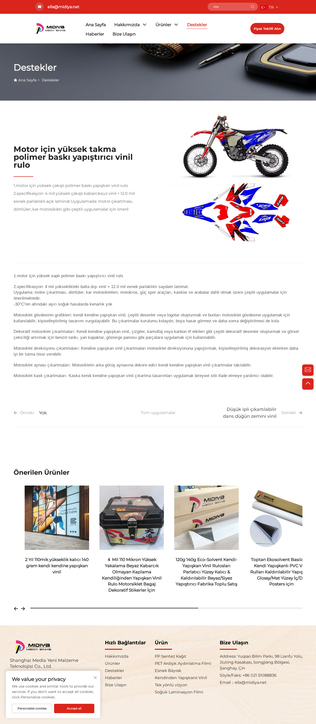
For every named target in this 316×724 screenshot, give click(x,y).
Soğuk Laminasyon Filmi (179, 692)
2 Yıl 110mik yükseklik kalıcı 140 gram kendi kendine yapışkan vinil (46, 565)
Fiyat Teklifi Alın (267, 29)
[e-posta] (308, 370)
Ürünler (163, 24)
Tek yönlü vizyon (171, 685)
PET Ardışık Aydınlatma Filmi (183, 663)
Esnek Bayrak (168, 670)
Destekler (197, 24)
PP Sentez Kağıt (170, 656)
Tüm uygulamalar (158, 412)
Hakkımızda (127, 24)
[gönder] (252, 7)
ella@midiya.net (251, 682)
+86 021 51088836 (258, 675)
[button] (16, 608)
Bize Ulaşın (124, 34)
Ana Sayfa (96, 24)
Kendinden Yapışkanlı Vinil (181, 677)
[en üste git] (308, 384)
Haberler (95, 34)
